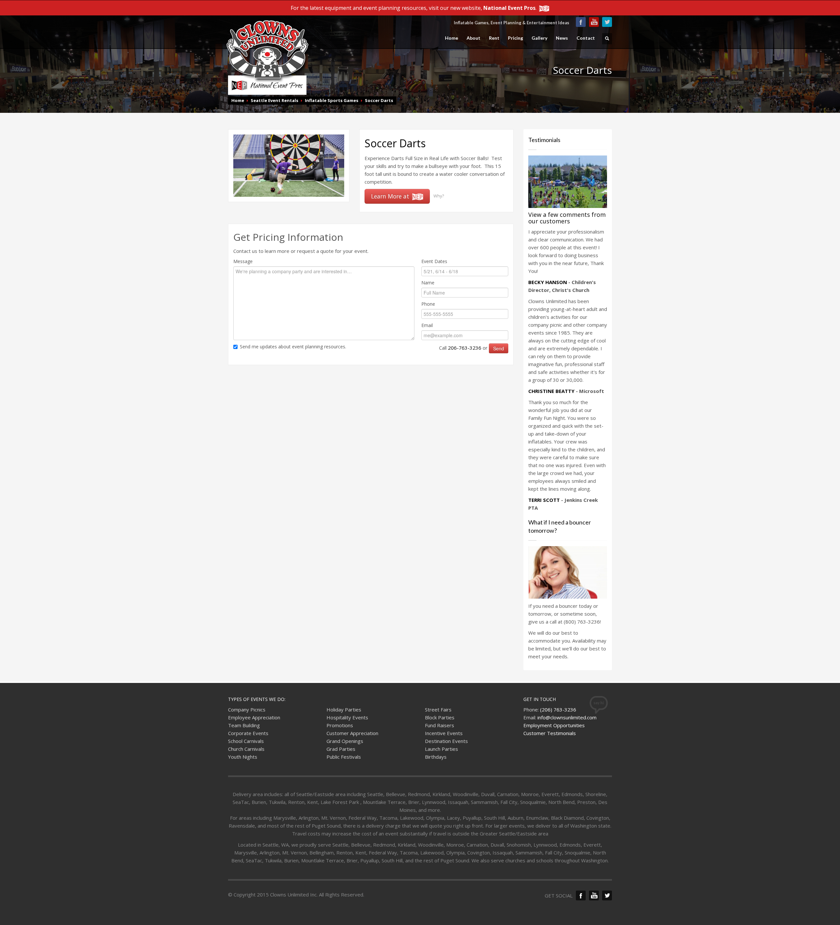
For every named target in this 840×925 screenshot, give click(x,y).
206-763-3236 (464, 347)
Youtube (594, 22)
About (473, 38)
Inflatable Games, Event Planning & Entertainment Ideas (511, 22)
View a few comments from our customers (567, 218)
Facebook (581, 22)
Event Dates (434, 261)
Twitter (607, 22)
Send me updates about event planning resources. (293, 346)
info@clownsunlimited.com (567, 717)
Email (427, 325)
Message (243, 261)
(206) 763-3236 (558, 709)
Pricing (515, 38)
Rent (494, 38)
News (562, 38)
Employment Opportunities (554, 725)
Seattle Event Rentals (274, 100)
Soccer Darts (379, 100)
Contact (586, 38)
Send (498, 348)
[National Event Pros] (543, 7)
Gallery (539, 38)
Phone (428, 304)
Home (451, 38)
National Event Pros (509, 7)
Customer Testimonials (549, 733)
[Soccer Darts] (288, 165)
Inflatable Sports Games (331, 100)
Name (427, 282)
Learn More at (391, 196)
